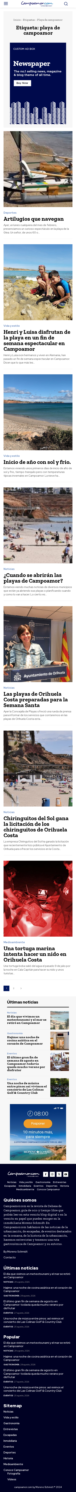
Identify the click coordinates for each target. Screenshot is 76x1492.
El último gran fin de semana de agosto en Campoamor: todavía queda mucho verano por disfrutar (26, 1063)
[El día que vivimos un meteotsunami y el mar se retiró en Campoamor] (59, 1020)
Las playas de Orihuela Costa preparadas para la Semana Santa (36, 699)
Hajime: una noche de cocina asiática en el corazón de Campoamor (25, 1040)
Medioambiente (14, 942)
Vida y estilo (12, 326)
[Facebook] (45, 1174)
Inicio (17, 19)
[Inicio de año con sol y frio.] (38, 412)
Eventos (12, 1053)
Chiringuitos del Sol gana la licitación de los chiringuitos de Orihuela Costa (36, 827)
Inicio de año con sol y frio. (37, 462)
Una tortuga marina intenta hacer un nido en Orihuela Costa (35, 954)
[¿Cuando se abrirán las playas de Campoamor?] (38, 525)
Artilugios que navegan (34, 218)
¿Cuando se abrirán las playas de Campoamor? (33, 578)
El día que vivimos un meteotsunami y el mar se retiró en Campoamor (26, 1019)
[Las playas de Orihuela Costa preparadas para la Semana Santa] (38, 644)
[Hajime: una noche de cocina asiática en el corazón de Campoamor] (59, 1041)
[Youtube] (65, 1174)
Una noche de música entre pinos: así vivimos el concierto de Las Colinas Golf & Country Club (27, 1088)
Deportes (10, 212)
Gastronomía (15, 1033)
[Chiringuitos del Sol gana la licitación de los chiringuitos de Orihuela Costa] (38, 769)
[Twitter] (59, 1174)
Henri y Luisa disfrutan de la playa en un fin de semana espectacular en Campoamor (37, 340)
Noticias (9, 569)
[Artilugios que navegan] (38, 169)
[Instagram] (52, 1174)
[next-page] (21, 988)
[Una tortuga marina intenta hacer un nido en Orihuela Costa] (38, 899)
